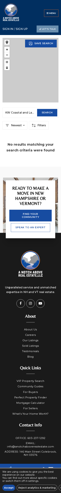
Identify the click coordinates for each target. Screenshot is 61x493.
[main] (30, 101)
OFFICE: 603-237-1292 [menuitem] (30, 438)
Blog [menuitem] (30, 356)
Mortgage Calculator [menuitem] (30, 402)
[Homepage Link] (11, 13)
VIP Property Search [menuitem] (30, 381)
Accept (9, 487)
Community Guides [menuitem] (30, 386)
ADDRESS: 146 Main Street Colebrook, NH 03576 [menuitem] (30, 453)
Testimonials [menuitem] (30, 351)
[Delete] (7, 67)
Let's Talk (48, 29)
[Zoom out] (7, 55)
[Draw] (7, 62)
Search (47, 112)
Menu (52, 13)
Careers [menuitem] (30, 334)
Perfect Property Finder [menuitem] (30, 397)
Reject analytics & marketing (37, 487)
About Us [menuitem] (30, 329)
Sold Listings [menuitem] (30, 345)
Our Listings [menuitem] (30, 340)
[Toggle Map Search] (7, 42)
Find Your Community (30, 215)
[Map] (30, 70)
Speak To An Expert (30, 227)
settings (33, 480)
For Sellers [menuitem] (30, 408)
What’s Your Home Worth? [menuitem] (30, 413)
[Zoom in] (7, 49)
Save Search (43, 43)
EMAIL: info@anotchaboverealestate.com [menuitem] (30, 445)
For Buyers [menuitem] (30, 392)
